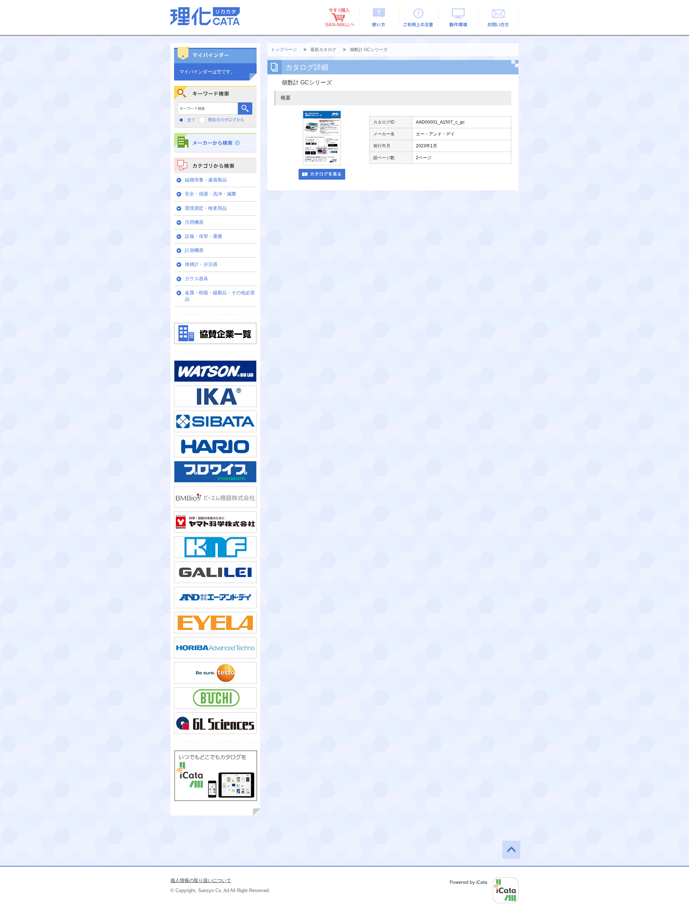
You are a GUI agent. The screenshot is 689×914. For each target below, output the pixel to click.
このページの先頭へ (511, 850)
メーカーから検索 (215, 142)
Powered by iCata (484, 890)
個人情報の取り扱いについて (200, 880)
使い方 (379, 17)
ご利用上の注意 (419, 17)
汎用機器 (194, 222)
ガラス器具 (196, 278)
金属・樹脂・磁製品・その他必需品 (220, 296)
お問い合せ (499, 17)
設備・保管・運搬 (203, 236)
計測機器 (194, 250)
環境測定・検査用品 (206, 208)
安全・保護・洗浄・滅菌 (210, 194)
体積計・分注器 (201, 264)
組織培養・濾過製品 (206, 180)
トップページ (284, 49)
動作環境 (459, 17)
